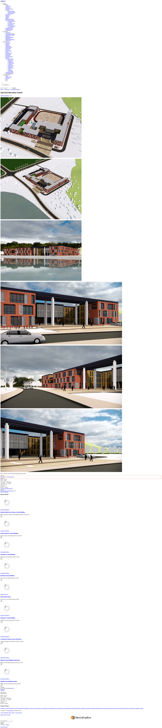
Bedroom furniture (15, 708)
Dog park (23, 708)
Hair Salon (10, 66)
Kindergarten (10, 67)
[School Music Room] (7, 593)
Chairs (20, 708)
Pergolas (125, 708)
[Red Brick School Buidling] (7, 572)
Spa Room (10, 70)
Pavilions (122, 708)
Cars (48, 708)
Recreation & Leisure (10, 20)
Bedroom (7, 45)
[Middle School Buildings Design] (7, 677)
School (11, 488)
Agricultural (8, 32)
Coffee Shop (10, 62)
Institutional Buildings (10, 39)
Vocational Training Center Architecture (11, 639)
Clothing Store (11, 63)
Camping (10, 22)
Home (4, 3)
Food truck (118, 708)
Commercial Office (9, 72)
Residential (8, 36)
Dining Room (8, 46)
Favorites (2, 690)
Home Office (8, 48)
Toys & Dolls (10, 27)
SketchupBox (3, 1)
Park (6, 80)
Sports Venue (8, 40)
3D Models (5, 4)
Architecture (5, 31)
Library (9, 69)
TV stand (43, 708)
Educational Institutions (5, 488)
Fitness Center (11, 65)
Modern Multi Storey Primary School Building (13, 512)
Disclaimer (6, 712)
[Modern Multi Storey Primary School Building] (7, 508)
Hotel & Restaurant (9, 73)
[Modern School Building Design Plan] (7, 656)
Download (3, 689)
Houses (46, 708)
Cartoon (102, 708)
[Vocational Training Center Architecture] (7, 635)
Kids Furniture (11, 13)
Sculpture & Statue (9, 29)
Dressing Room (9, 47)
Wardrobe (51, 708)
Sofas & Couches (63, 708)
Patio (7, 79)
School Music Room (6, 596)
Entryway (7, 57)
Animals (7, 5)
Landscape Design (6, 74)
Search (14, 88)
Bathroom (8, 44)
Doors (74, 708)
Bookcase (114, 708)
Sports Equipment (11, 25)
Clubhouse (10, 64)
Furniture (7, 10)
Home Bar (8, 49)
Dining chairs (85, 708)
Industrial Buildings (9, 37)
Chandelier (141, 708)
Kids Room (8, 55)
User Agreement (18, 712)
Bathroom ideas (70, 708)
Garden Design (9, 76)
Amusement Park (11, 21)
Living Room (8, 54)
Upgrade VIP (11, 476)
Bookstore (10, 61)
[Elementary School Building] (7, 550)
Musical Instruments (10, 19)
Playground (10, 24)
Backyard (7, 78)
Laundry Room (9, 53)
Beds (2, 708)
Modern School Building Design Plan (10, 660)
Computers (109, 708)
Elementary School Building (8, 554)
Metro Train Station (4, 492)
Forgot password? (4, 726)
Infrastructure (8, 38)
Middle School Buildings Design (9, 681)
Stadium (77, 708)
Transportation (8, 30)
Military (7, 17)
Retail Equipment (9, 28)
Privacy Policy (12, 712)
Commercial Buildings (10, 34)
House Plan (8, 42)
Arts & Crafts (8, 6)
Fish (97, 708)
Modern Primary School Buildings (9, 533)
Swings (105, 708)
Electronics (8, 7)
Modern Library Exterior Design (7, 490)
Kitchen (7, 52)
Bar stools (81, 708)
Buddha (99, 708)
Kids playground (56, 708)
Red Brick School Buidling (7, 575)
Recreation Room (9, 56)
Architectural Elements (10, 33)
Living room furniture (36, 708)
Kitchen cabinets (6, 708)
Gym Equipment (11, 23)
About (2, 712)
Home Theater (8, 50)
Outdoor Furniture (11, 12)
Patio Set (90, 708)
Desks (10, 708)
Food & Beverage (9, 8)
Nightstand (94, 708)
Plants (7, 75)
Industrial (7, 15)
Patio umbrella (136, 708)
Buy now (2, 478)
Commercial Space (9, 58)
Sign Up (7, 724)
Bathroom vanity (28, 708)
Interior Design (6, 41)
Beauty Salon (10, 59)
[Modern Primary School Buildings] (7, 529)
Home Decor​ (8, 14)
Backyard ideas (130, 708)
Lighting (7, 16)
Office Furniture (11, 11)
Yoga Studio (10, 71)
